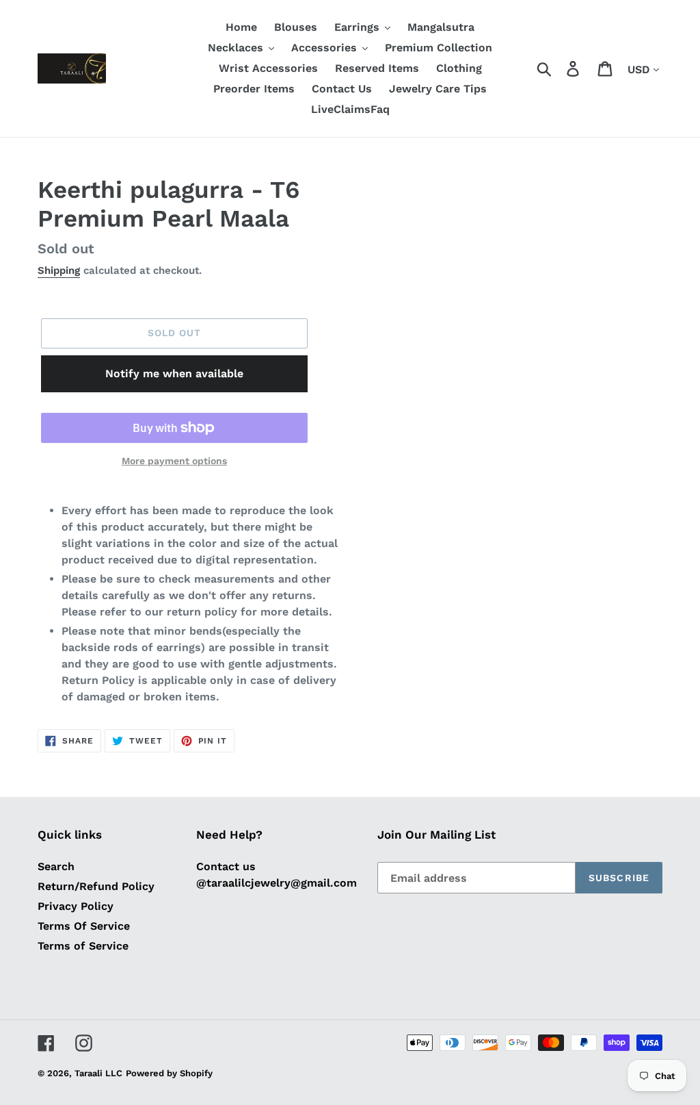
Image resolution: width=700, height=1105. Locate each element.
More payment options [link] (174, 460)
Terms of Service (83, 945)
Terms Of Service (84, 925)
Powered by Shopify (169, 1073)
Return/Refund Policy (96, 886)
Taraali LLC (98, 1073)
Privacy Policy (75, 906)
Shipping (59, 270)
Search (56, 866)
